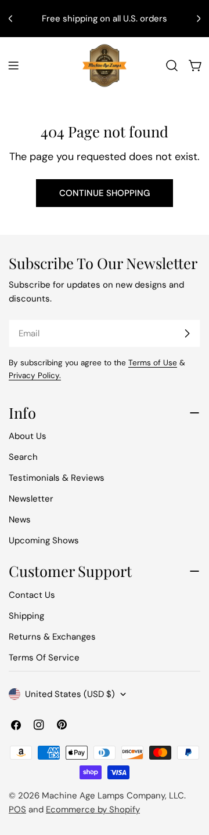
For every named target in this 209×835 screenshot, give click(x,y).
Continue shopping (104, 193)
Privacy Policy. (35, 375)
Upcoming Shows (44, 540)
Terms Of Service (44, 657)
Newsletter (31, 498)
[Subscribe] (187, 333)
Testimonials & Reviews (57, 478)
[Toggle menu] (13, 65)
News (20, 519)
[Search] (171, 65)
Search (23, 457)
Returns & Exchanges (52, 636)
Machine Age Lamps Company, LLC (113, 795)
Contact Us (32, 595)
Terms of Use (152, 363)
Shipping (26, 616)
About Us (27, 436)
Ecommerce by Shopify (93, 809)
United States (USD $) (70, 694)
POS (17, 809)
